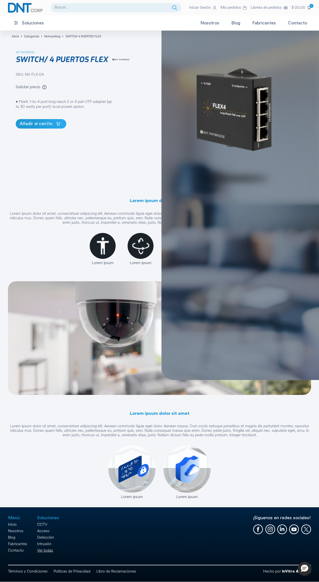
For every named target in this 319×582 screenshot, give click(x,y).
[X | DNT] (306, 529)
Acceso (43, 531)
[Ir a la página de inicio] (25, 8)
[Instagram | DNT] (270, 529)
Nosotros (15, 531)
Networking (52, 36)
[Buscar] (174, 7)
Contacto (16, 550)
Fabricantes (17, 544)
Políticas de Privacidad (72, 571)
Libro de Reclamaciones (116, 571)
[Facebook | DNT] (258, 529)
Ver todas (45, 550)
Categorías (31, 36)
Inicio (15, 36)
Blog (11, 537)
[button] (301, 7)
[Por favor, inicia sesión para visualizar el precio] (44, 87)
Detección (45, 537)
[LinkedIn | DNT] (282, 529)
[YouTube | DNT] (294, 529)
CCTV (42, 524)
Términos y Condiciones (28, 571)
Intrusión (44, 544)
